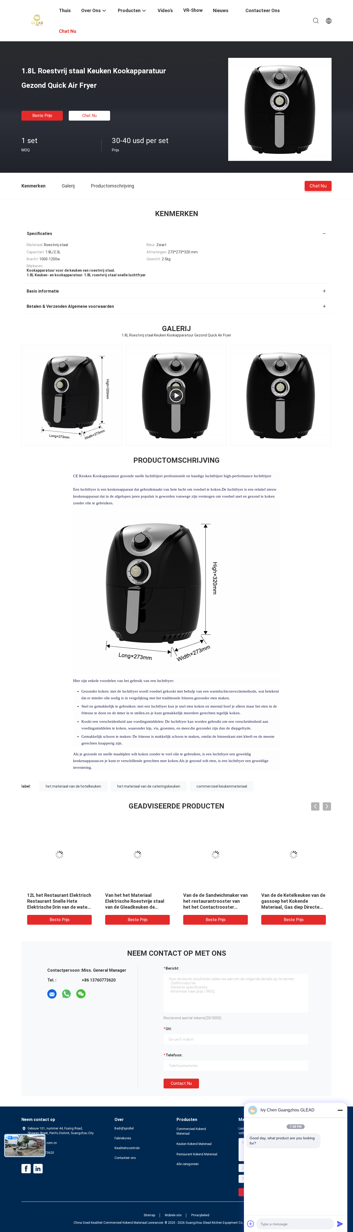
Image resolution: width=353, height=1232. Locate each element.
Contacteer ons (125, 1158)
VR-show (193, 10)
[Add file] (250, 1223)
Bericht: (172, 968)
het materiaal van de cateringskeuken (148, 786)
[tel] (95, 994)
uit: (169, 1029)
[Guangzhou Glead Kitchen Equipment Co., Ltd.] (37, 20)
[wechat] (81, 994)
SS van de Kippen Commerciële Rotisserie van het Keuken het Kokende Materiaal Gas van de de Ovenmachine (135, 907)
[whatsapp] (66, 994)
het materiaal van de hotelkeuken (73, 786)
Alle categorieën (188, 1164)
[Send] (340, 1223)
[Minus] (340, 1110)
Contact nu (181, 1083)
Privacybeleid (200, 1215)
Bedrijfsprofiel (124, 1128)
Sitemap (149, 1215)
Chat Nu (89, 115)
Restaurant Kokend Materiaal (197, 1154)
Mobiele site (173, 1215)
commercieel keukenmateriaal (221, 786)
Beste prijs (42, 115)
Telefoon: (174, 1055)
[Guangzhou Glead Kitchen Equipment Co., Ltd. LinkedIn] (38, 1168)
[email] (52, 994)
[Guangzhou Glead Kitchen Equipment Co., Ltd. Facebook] (26, 1168)
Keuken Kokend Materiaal (194, 1144)
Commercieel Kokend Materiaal (191, 1131)
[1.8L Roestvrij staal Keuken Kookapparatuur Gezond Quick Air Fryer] (280, 109)
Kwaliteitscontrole (127, 1148)
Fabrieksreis (122, 1138)
